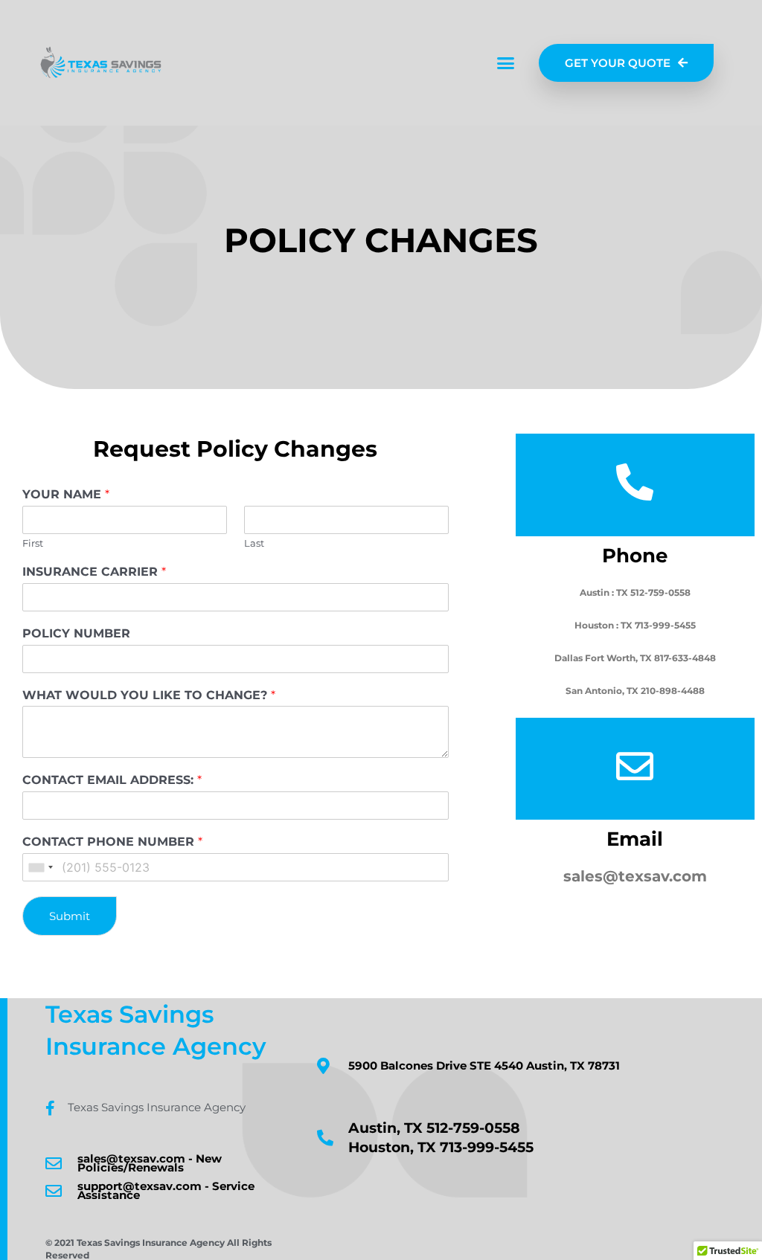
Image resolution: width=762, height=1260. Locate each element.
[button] (506, 63)
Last (254, 543)
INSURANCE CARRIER (94, 572)
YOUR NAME (65, 494)
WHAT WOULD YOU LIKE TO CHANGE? (148, 695)
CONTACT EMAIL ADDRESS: (112, 780)
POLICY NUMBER (76, 633)
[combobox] (40, 867)
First (32, 543)
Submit (69, 916)
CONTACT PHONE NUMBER (112, 842)
